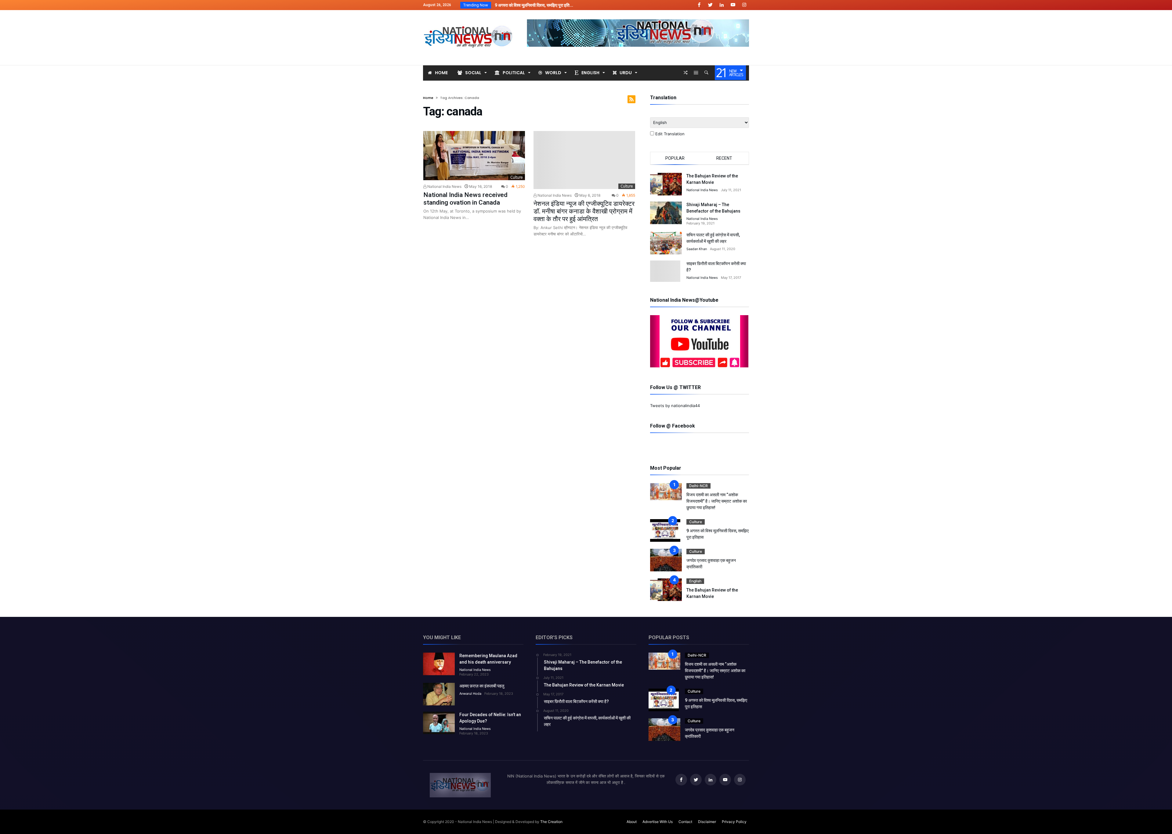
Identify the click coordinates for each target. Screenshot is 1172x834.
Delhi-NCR (698, 485)
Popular (675, 158)
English (695, 581)
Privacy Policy (734, 821)
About (632, 821)
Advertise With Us (657, 821)
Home (428, 97)
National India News (443, 186)
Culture (516, 177)
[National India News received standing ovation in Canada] (474, 155)
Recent (724, 158)
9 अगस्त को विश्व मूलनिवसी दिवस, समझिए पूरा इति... (532, 5)
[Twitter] (710, 5)
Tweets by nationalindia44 (675, 405)
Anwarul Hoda (470, 693)
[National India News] (469, 19)
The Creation (551, 821)
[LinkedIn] (721, 5)
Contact (685, 821)
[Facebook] (699, 5)
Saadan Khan (696, 249)
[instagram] (744, 5)
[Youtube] (733, 5)
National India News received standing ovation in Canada (465, 198)
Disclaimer (707, 821)
